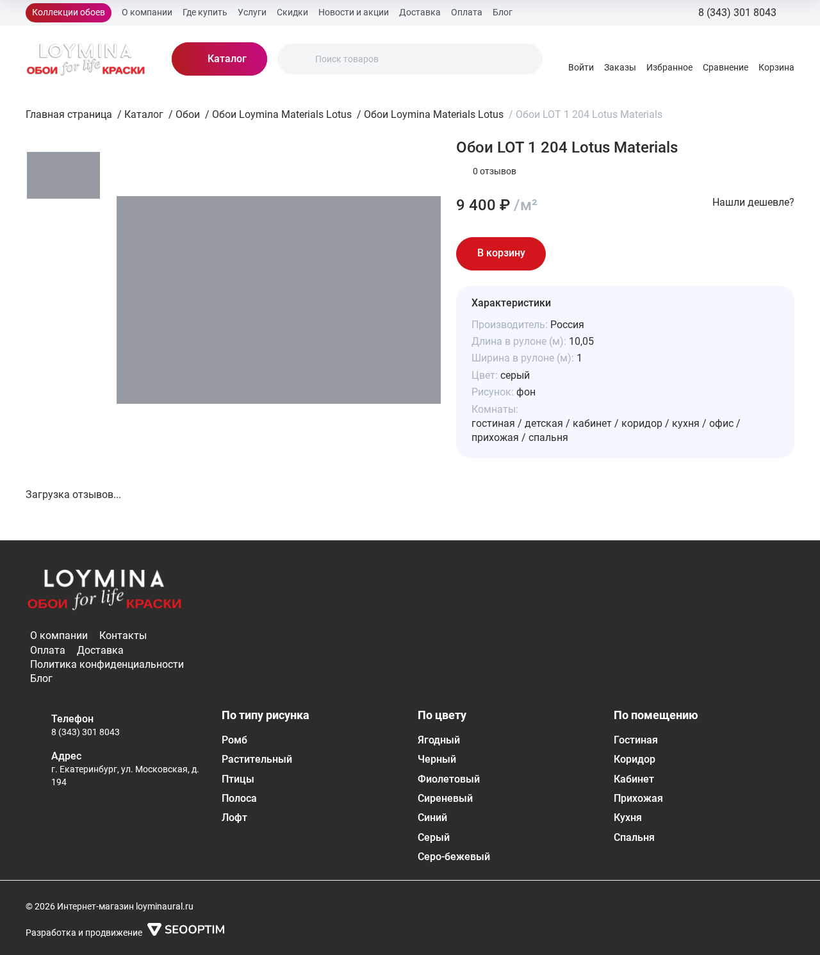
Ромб (234, 740)
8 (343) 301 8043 (85, 732)
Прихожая (638, 798)
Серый (434, 837)
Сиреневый (445, 798)
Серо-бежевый (454, 857)
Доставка (420, 12)
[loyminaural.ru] (86, 59)
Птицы (238, 779)
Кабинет (634, 779)
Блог (502, 12)
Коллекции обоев (68, 12)
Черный (437, 759)
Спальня (634, 837)
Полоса (239, 798)
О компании (147, 12)
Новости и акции (353, 12)
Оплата (466, 12)
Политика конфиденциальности (107, 664)
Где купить (205, 12)
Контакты (123, 635)
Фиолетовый (449, 779)
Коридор (634, 759)
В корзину (501, 253)
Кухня (628, 817)
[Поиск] (298, 59)
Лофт (234, 817)
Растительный (257, 759)
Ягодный (439, 740)
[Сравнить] (605, 253)
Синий (432, 817)
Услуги (252, 12)
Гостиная (636, 740)
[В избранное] (569, 253)
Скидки (292, 12)
